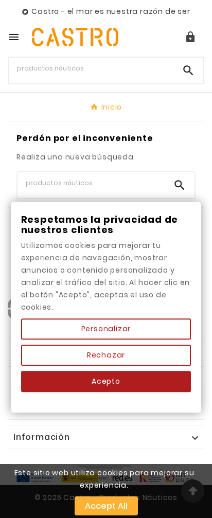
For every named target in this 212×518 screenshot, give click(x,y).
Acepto (106, 381)
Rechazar (106, 355)
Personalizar (106, 329)
